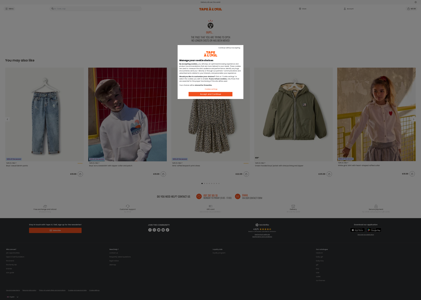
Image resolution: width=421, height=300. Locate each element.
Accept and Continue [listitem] (210, 94)
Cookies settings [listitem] (211, 89)
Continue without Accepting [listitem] (229, 48)
